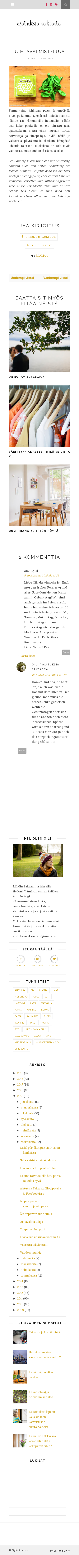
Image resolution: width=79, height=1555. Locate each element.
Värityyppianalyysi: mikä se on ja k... (39, 454)
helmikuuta (28, 1270)
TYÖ (17, 1029)
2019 (20, 1073)
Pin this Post (42, 245)
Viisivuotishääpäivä (27, 377)
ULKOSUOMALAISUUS (35, 1029)
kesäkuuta (27, 1136)
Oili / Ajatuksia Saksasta (45, 667)
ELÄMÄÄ (42, 255)
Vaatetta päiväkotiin (34, 1244)
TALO (32, 1022)
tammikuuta (29, 1275)
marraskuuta (29, 1107)
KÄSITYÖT (20, 1003)
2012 (20, 1293)
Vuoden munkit (30, 1252)
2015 (20, 1096)
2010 (20, 1304)
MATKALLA (46, 1003)
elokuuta (26, 1124)
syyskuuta (27, 1119)
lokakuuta (27, 1113)
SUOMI (47, 1016)
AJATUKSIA (20, 990)
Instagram (37, 965)
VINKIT (49, 1035)
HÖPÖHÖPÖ (21, 996)
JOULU (36, 996)
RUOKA (45, 1009)
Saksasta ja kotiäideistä (44, 1332)
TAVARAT (45, 1022)
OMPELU (31, 1009)
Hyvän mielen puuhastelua (38, 1168)
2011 (19, 1298)
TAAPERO (20, 1022)
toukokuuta (28, 1142)
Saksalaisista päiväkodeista (38, 1160)
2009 (20, 1310)
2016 (20, 1090)
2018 (20, 1079)
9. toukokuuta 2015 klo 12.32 (41, 575)
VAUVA (37, 1035)
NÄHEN (18, 1009)
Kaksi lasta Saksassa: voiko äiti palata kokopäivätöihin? (43, 1441)
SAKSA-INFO (32, 1016)
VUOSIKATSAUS (22, 1042)
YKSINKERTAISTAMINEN (47, 1042)
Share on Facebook (41, 236)
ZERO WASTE (21, 1048)
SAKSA (18, 1016)
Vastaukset (27, 656)
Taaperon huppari (32, 1229)
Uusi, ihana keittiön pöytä (33, 531)
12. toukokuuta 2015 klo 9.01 (49, 675)
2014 (20, 1281)
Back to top (59, 1550)
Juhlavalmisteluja (31, 1222)
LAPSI (33, 1003)
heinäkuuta (28, 1130)
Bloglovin (54, 965)
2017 (20, 1084)
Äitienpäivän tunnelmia (36, 1214)
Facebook (21, 965)
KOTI (46, 996)
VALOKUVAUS (22, 1035)
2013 (20, 1287)
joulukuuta (27, 1102)
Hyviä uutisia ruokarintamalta (40, 1237)
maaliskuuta (29, 1264)
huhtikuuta (28, 1258)
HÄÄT (55, 990)
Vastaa (66, 652)
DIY (32, 990)
